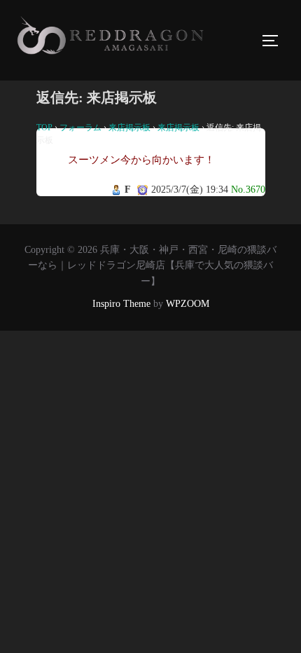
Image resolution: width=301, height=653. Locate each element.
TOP (44, 127)
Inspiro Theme (121, 303)
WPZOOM (187, 303)
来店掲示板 (129, 127)
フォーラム (80, 127)
